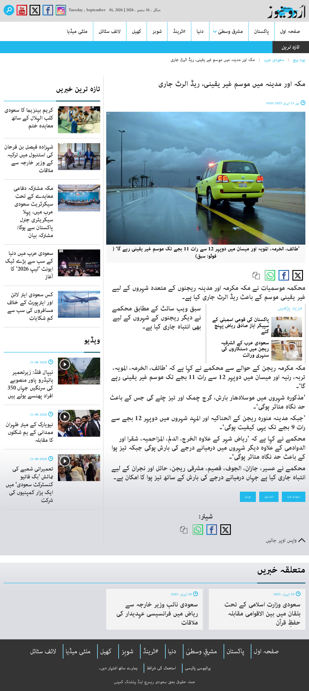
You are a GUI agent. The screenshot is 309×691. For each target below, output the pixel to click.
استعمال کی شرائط (161, 668)
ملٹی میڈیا (77, 31)
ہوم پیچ (299, 59)
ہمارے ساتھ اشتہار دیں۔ (118, 668)
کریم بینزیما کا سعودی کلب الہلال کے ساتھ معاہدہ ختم (29, 118)
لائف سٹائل (110, 31)
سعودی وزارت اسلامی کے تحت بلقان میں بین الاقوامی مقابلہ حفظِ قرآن (262, 614)
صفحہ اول (290, 31)
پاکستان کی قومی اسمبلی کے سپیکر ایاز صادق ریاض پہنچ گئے (240, 326)
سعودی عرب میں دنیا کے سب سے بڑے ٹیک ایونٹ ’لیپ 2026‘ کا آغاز (29, 265)
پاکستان (261, 31)
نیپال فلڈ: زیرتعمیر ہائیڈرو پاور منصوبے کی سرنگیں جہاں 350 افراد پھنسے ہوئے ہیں (30, 384)
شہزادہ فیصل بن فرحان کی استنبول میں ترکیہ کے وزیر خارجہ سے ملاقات (28, 159)
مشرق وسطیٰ (230, 31)
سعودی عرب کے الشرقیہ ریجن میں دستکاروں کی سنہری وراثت (245, 349)
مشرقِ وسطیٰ (201, 651)
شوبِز (127, 651)
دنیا (200, 31)
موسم (248, 496)
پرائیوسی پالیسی (198, 668)
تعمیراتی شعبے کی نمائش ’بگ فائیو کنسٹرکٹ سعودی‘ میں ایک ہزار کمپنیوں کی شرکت (29, 485)
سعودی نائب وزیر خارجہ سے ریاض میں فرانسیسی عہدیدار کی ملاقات (157, 614)
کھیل (136, 31)
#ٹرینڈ (179, 31)
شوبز (157, 31)
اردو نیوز (268, 496)
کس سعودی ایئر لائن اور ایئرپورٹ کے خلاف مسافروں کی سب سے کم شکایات (30, 307)
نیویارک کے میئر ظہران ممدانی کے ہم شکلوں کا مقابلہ (29, 432)
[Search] (9, 10)
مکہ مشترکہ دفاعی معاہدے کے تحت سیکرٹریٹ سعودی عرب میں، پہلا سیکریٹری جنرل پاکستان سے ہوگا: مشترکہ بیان (33, 212)
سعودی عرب (274, 59)
